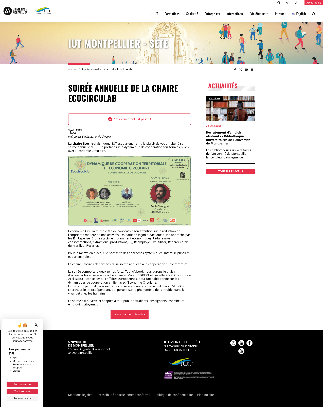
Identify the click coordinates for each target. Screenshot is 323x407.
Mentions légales (80, 395)
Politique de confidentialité (174, 395)
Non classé (214, 98)
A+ (289, 2)
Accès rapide (314, 2)
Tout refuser (22, 391)
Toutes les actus (230, 171)
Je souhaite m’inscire (130, 314)
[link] (235, 69)
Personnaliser (22, 398)
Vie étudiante (259, 13)
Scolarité (192, 13)
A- (298, 2)
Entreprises (212, 13)
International (235, 13)
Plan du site (205, 395)
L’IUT (154, 13)
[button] (246, 69)
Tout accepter (22, 384)
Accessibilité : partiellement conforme (123, 395)
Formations (172, 13)
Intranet (280, 13)
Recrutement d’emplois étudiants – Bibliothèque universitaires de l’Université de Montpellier (228, 137)
